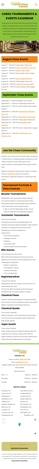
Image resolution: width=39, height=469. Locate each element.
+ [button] (4, 420)
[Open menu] (2, 4)
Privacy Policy (23, 460)
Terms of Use (15, 460)
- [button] (4, 422)
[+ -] (19, 426)
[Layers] (35, 420)
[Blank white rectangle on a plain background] (36, 5)
